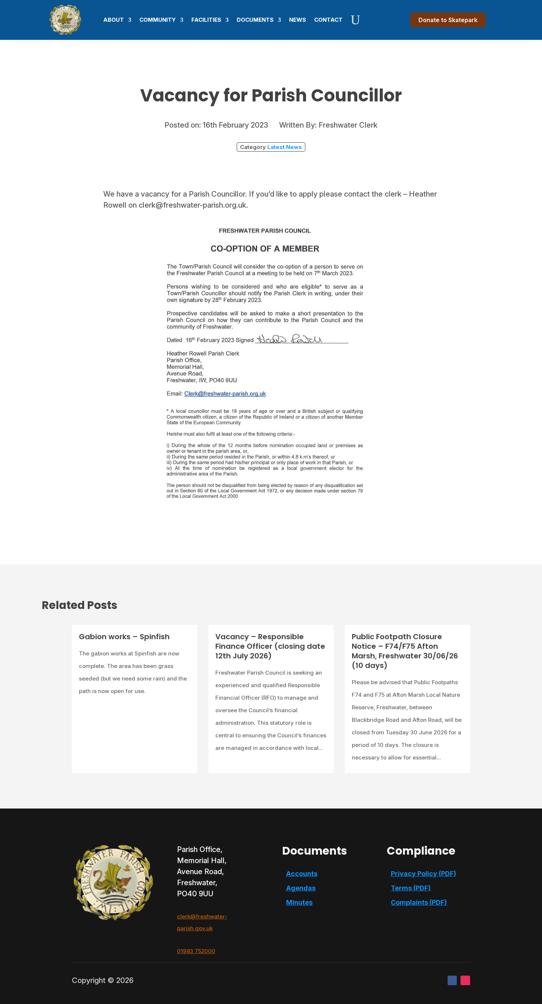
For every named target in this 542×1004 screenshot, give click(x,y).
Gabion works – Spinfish (124, 636)
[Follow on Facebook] (452, 980)
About (113, 19)
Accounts (301, 873)
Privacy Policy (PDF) (423, 873)
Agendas (301, 888)
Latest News (284, 146)
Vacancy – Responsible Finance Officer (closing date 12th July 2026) (270, 646)
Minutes (299, 902)
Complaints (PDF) (419, 902)
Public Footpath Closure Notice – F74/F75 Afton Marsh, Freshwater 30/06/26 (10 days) (405, 651)
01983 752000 (196, 951)
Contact (328, 19)
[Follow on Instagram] (465, 980)
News (297, 19)
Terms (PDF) (411, 888)
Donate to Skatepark (447, 20)
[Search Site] (355, 20)
